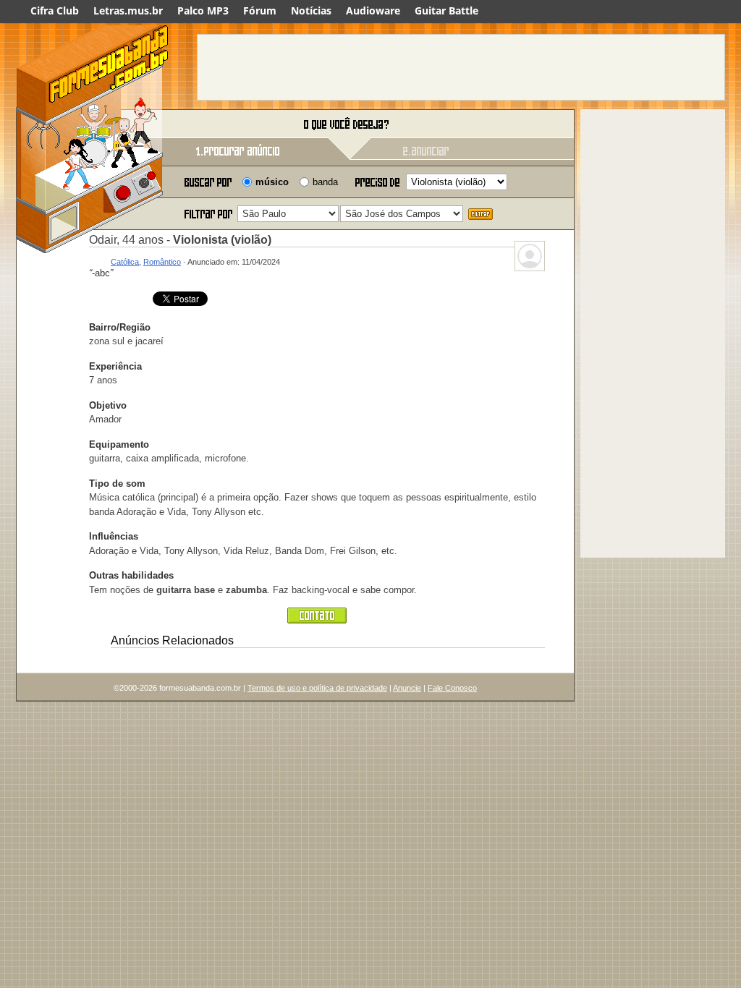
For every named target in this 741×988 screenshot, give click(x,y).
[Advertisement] (461, 67)
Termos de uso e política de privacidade (317, 687)
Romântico (162, 261)
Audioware (373, 10)
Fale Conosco (452, 687)
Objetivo (108, 405)
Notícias (311, 10)
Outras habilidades (131, 575)
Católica (125, 261)
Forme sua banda (92, 124)
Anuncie (407, 687)
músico (272, 181)
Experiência (115, 366)
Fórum (259, 10)
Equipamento (119, 444)
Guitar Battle (446, 10)
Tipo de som (117, 483)
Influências (113, 536)
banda (325, 181)
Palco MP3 (203, 10)
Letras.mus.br (128, 10)
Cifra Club (54, 10)
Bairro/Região (120, 327)
